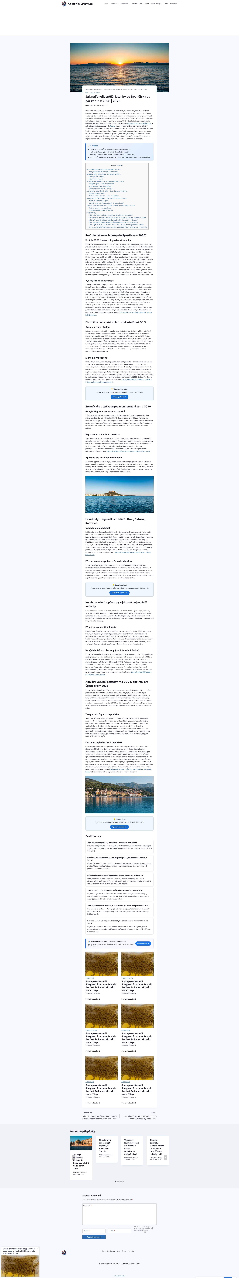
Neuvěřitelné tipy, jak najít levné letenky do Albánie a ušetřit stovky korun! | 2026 (140, 1116)
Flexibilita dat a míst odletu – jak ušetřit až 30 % (103, 174)
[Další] (165, 1157)
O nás (166, 4)
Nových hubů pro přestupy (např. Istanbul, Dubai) (106, 203)
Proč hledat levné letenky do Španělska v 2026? (103, 169)
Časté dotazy (91, 213)
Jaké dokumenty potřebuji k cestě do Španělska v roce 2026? (111, 215)
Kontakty (173, 4)
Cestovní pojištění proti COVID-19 (101, 210)
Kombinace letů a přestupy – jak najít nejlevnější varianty (106, 198)
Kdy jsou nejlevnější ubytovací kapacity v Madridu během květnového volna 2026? (118, 227)
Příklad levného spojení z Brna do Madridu (104, 196)
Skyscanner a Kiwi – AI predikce (100, 186)
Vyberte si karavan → (119, 593)
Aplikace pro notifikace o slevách (100, 189)
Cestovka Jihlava (92, 105)
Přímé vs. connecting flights (98, 201)
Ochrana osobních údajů (131, 1264)
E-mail (112, 1231)
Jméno (86, 1231)
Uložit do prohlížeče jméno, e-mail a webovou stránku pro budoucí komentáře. (144, 1229)
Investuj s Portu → (119, 397)
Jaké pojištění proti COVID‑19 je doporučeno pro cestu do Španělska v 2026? (116, 225)
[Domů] (86, 89)
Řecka (112, 126)
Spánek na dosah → (119, 827)
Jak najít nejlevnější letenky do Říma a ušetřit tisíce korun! (128, 451)
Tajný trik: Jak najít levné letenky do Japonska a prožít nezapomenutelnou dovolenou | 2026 (99, 1116)
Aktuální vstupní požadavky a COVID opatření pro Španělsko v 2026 (110, 205)
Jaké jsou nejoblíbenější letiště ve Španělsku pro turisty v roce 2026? (113, 222)
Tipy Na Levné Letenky (140, 4)
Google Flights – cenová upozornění (101, 184)
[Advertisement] (119, 21)
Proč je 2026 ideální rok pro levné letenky (103, 172)
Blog (118, 1251)
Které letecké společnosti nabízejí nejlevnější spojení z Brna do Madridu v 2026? (117, 217)
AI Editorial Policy (119, 1275)
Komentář (87, 1205)
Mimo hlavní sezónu (96, 179)
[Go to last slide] (73, 1157)
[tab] (115, 1181)
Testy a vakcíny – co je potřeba (100, 208)
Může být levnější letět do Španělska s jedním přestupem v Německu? (113, 220)
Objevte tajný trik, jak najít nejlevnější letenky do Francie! (105, 1145)
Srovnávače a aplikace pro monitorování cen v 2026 (105, 181)
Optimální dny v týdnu (96, 177)
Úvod (106, 4)
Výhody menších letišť (96, 193)
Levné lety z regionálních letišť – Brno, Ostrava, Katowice (106, 191)
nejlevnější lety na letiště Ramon (139, 123)
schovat (119, 165)
